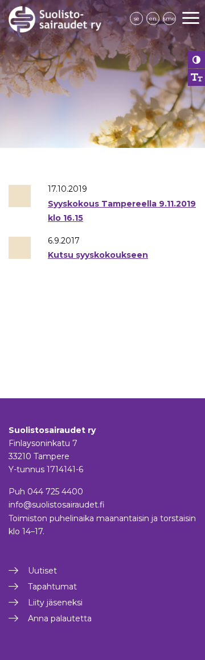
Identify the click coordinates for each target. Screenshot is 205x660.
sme (169, 18)
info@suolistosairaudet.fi (57, 505)
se (137, 18)
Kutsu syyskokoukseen (98, 255)
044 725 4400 (55, 491)
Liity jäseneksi (55, 602)
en (153, 18)
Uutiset (42, 571)
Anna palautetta (60, 618)
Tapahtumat (52, 586)
